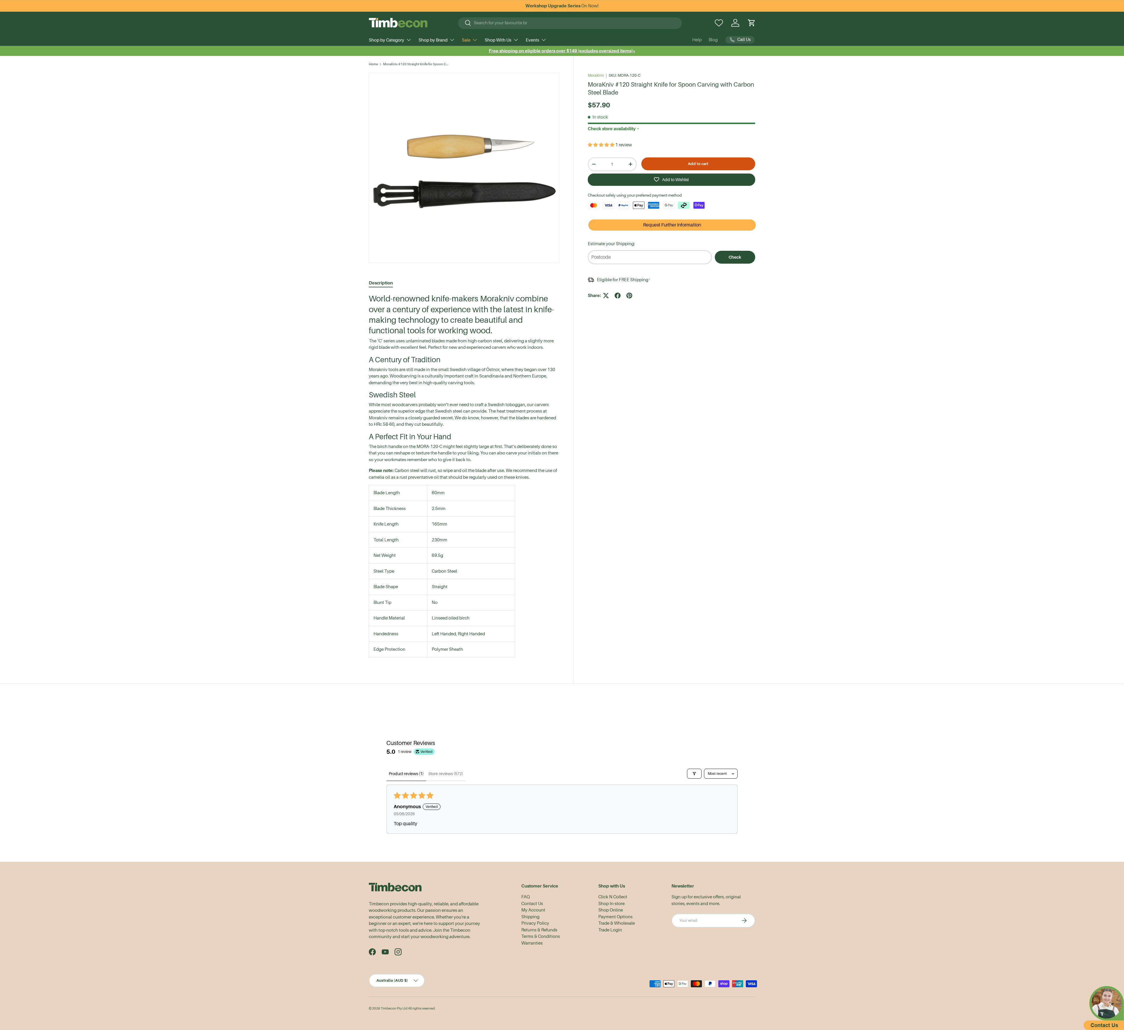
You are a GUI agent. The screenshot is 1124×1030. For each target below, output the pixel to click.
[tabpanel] (464, 475)
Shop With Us (498, 40)
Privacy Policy (535, 923)
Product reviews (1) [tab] (406, 773)
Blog (713, 39)
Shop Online (610, 910)
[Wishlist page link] (719, 23)
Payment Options (615, 916)
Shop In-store (611, 903)
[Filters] (694, 774)
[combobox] (570, 23)
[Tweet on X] (606, 295)
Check (735, 257)
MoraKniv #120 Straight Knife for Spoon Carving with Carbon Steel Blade (416, 64)
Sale (466, 40)
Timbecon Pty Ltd (394, 1008)
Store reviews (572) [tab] (445, 773)
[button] (751, 22)
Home (373, 64)
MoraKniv (596, 75)
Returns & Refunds (539, 930)
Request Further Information (672, 225)
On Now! (562, 6)
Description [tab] (381, 282)
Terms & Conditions (540, 936)
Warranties (532, 943)
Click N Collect (612, 897)
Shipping (530, 916)
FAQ (525, 897)
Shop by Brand (433, 40)
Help (697, 39)
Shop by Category (386, 40)
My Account (533, 910)
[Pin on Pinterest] (629, 295)
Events (532, 40)
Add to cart (698, 163)
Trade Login (610, 930)
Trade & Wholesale (616, 923)
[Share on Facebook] (617, 295)
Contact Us (532, 903)
